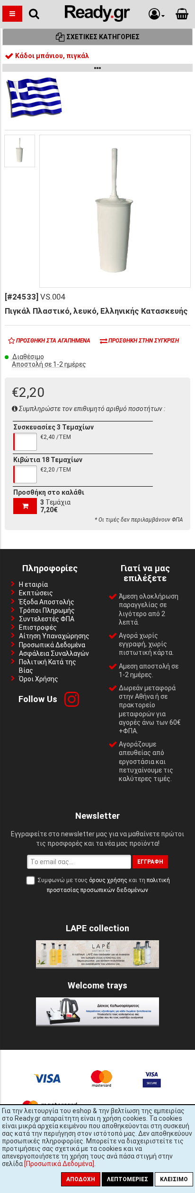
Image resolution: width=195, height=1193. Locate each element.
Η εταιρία (33, 584)
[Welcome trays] (97, 1022)
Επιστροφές (38, 627)
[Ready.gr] (97, 19)
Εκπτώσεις (36, 593)
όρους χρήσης (108, 880)
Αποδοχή (80, 1179)
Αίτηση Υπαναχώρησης (54, 636)
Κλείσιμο (174, 1179)
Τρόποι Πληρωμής (47, 610)
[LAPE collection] (97, 965)
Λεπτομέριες (127, 1179)
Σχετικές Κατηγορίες (102, 37)
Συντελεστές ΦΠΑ (46, 619)
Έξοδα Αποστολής (46, 602)
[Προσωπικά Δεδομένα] (59, 1163)
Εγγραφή (150, 861)
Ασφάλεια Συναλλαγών (54, 653)
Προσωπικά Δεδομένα (52, 645)
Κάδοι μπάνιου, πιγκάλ (51, 56)
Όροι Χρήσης (38, 679)
